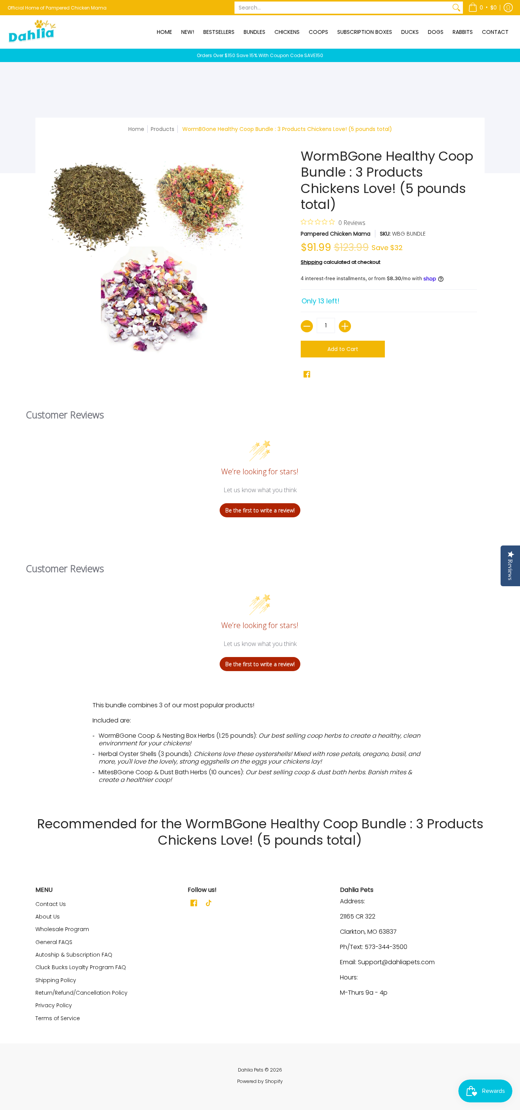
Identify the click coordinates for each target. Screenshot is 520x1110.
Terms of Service (57, 1018)
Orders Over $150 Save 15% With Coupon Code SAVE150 (260, 55)
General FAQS (53, 942)
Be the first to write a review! (260, 510)
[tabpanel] (260, 745)
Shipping (311, 262)
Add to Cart (342, 349)
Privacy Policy (53, 1005)
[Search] (456, 8)
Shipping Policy (55, 980)
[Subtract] (307, 326)
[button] (482, 7)
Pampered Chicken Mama (335, 234)
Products (162, 129)
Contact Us (50, 904)
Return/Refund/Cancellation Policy (81, 993)
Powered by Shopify (260, 1081)
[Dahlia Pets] (32, 31)
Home (136, 129)
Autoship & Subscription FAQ (73, 954)
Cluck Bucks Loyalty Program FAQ (80, 967)
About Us (47, 916)
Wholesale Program (62, 929)
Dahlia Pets (250, 1070)
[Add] (345, 326)
